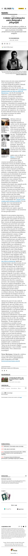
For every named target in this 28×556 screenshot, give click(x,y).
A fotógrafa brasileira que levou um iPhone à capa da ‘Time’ (16, 379)
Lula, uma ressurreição (9, 449)
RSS (14, 545)
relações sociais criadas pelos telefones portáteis (13, 200)
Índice (16, 545)
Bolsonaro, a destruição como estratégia (13, 446)
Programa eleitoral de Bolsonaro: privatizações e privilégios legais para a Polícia (12, 458)
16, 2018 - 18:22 (14, 40)
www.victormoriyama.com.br (10, 361)
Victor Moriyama (14, 38)
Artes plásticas (14, 388)
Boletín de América (6, 479)
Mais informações (4, 394)
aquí (21, 397)
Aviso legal (16, 542)
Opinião (4, 13)
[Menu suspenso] (2, 8)
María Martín (11, 382)
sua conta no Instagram (8, 261)
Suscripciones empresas (9, 545)
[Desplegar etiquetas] (26, 388)
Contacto (5, 542)
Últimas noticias (5, 443)
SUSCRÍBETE (21, 8)
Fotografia (8, 388)
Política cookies (21, 542)
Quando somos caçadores (5, 156)
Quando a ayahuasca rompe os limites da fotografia (4, 144)
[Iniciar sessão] (25, 8)
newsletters (4, 475)
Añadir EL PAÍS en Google (8, 47)
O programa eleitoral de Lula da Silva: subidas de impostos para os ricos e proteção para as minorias (13, 453)
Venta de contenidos (10, 542)
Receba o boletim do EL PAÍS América (11, 368)
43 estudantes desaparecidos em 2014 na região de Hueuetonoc (14, 91)
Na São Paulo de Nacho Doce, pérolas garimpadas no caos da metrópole (5, 129)
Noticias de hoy (20, 545)
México (12, 157)
